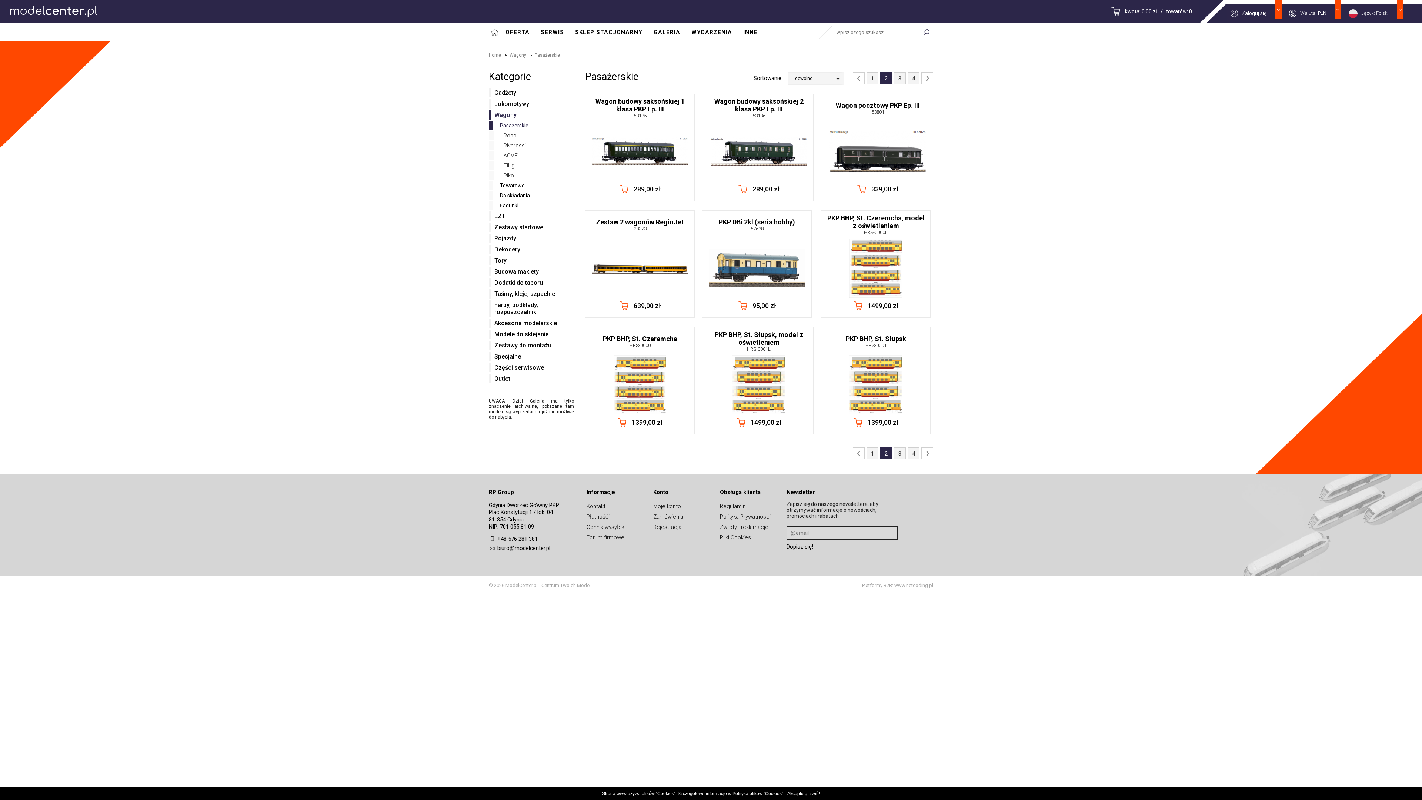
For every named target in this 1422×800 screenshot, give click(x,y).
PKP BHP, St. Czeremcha (640, 341)
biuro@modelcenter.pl (523, 548)
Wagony (518, 55)
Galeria (667, 32)
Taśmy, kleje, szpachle (524, 293)
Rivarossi (515, 146)
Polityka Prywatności (745, 516)
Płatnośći (598, 516)
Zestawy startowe (518, 227)
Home (495, 55)
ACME (511, 156)
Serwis (552, 32)
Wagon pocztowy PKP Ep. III (878, 108)
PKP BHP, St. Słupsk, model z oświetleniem (759, 341)
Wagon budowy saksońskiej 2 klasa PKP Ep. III (759, 108)
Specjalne (507, 356)
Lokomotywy (511, 103)
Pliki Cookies (735, 537)
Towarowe (512, 186)
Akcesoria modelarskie (525, 323)
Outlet (502, 378)
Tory (500, 260)
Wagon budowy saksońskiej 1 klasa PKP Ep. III (640, 108)
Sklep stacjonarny (608, 32)
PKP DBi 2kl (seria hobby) (757, 224)
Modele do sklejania (521, 334)
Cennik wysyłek (605, 527)
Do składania (515, 196)
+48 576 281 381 (517, 539)
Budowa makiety (516, 271)
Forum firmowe (605, 537)
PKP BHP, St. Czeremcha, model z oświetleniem (876, 224)
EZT (499, 216)
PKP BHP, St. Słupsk (876, 341)
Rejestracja (667, 527)
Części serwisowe (519, 367)
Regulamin (733, 506)
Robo (510, 136)
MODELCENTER (53, 11)
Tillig (509, 166)
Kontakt (596, 506)
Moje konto (667, 506)
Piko (509, 176)
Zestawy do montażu (522, 345)
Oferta (517, 32)
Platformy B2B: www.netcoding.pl (897, 585)
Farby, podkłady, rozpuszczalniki (516, 308)
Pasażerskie (547, 55)
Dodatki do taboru (518, 282)
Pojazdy (505, 238)
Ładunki (509, 206)
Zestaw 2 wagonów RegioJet (640, 224)
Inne (750, 32)
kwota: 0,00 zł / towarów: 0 (1158, 11)
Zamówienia (668, 516)
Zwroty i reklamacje (744, 527)
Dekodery (507, 249)
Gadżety (505, 92)
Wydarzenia (711, 32)
